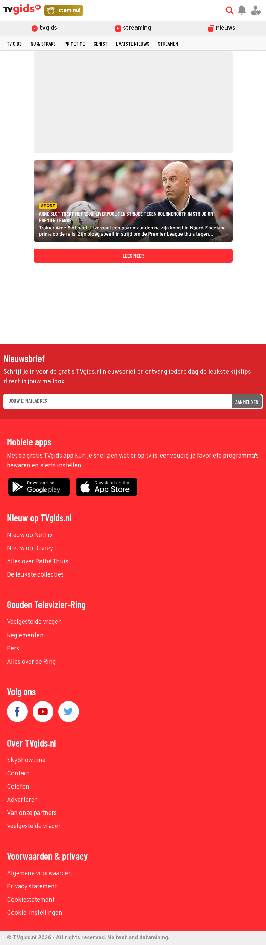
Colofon (18, 787)
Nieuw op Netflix (30, 535)
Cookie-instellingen (34, 913)
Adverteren (22, 800)
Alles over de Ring (31, 662)
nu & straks (43, 43)
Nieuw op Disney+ (32, 549)
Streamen (168, 43)
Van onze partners (32, 813)
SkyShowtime (26, 761)
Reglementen (25, 636)
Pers (13, 649)
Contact (18, 774)
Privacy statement (32, 887)
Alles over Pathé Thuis (37, 562)
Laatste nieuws (132, 43)
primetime (74, 43)
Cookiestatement (31, 900)
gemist (100, 43)
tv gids (14, 43)
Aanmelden (246, 402)
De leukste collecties (35, 575)
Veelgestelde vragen (34, 622)
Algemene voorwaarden (39, 874)
